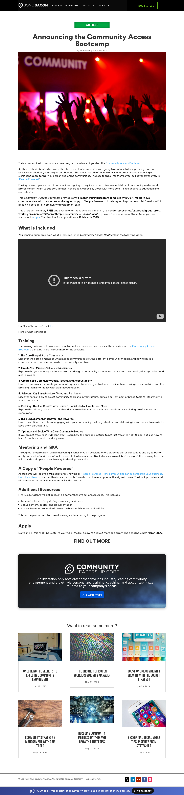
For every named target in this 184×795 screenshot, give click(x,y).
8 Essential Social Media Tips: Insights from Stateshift (144, 741)
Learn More (94, 594)
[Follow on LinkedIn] (133, 779)
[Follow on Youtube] (138, 779)
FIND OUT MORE (92, 541)
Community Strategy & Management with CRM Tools (40, 741)
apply (36, 217)
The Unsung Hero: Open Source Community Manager (91, 673)
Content (87, 5)
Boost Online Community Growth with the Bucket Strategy (144, 675)
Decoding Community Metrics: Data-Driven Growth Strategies (92, 737)
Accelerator (72, 5)
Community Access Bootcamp (124, 163)
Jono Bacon (84, 50)
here (52, 325)
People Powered (29, 179)
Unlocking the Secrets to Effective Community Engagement (40, 675)
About (55, 5)
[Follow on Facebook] (144, 779)
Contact (102, 5)
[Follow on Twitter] (127, 779)
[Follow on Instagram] (150, 779)
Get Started (146, 5)
